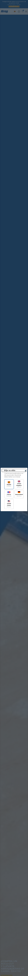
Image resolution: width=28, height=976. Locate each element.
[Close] (25, 471)
